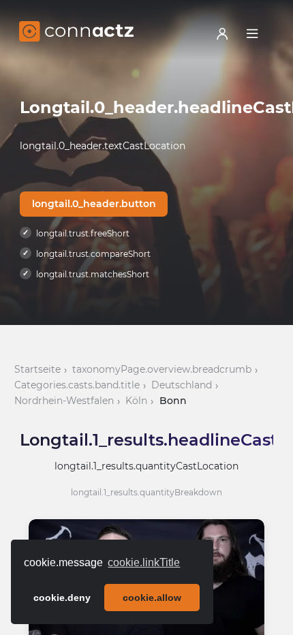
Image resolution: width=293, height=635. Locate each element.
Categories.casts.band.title (77, 385)
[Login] (222, 33)
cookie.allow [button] (152, 597)
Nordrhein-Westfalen (64, 400)
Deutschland (181, 385)
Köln (136, 400)
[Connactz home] (76, 33)
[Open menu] (252, 33)
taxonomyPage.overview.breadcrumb (161, 369)
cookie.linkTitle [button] (144, 562)
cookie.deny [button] (62, 597)
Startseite (37, 369)
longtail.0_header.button (94, 204)
